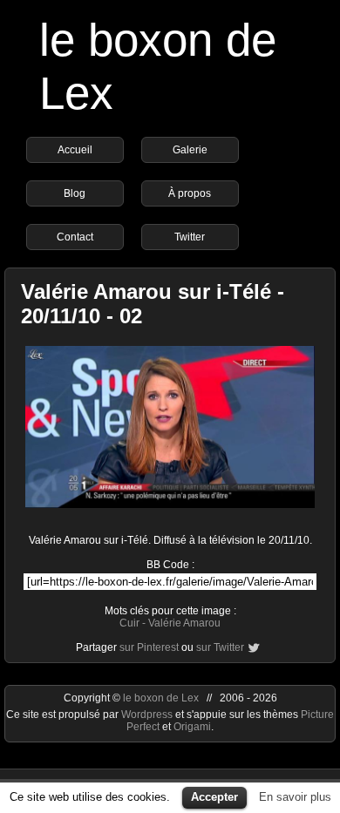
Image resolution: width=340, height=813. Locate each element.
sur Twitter (220, 647)
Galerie (190, 150)
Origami (192, 727)
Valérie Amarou (184, 623)
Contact (75, 237)
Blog (74, 193)
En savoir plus (295, 796)
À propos (189, 193)
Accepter (214, 796)
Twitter (189, 237)
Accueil (75, 150)
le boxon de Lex (161, 698)
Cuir (129, 623)
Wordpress (148, 714)
